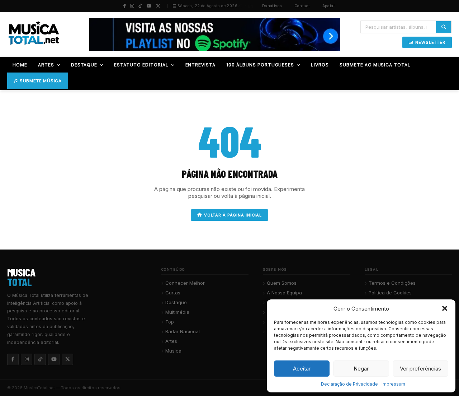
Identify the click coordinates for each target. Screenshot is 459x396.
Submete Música (41, 80)
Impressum (393, 384)
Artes (171, 341)
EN (251, 6)
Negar (361, 368)
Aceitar (302, 368)
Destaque (176, 302)
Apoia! (328, 6)
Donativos (272, 6)
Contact (302, 6)
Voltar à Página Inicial (233, 215)
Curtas (172, 292)
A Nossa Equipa (284, 292)
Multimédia (177, 312)
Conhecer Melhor (185, 283)
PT (240, 6)
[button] (444, 308)
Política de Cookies (390, 292)
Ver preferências (420, 368)
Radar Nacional (182, 331)
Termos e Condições (392, 283)
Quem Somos (282, 283)
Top (169, 322)
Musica (173, 351)
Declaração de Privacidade (349, 384)
